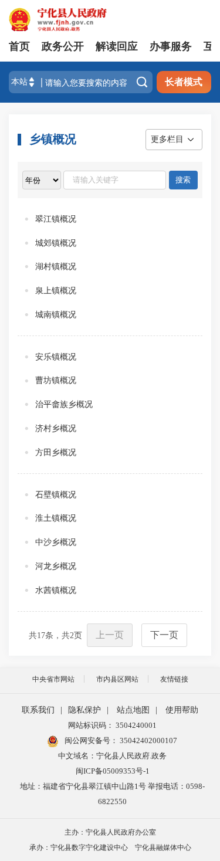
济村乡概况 (55, 428)
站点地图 (133, 710)
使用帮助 (181, 710)
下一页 (164, 635)
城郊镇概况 (55, 243)
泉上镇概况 (55, 290)
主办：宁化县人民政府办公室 (110, 832)
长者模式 (183, 82)
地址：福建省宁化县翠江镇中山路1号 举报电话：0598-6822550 (112, 794)
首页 (19, 46)
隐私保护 (84, 710)
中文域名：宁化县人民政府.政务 (112, 755)
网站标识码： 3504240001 (112, 725)
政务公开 (63, 46)
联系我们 (38, 710)
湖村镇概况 (55, 266)
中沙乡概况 (55, 542)
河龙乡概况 (55, 566)
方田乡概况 (55, 452)
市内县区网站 (117, 679)
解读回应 (117, 46)
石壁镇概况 (55, 494)
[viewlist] (41, 180)
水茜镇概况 (55, 590)
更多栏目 (167, 139)
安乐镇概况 (55, 356)
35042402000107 (147, 740)
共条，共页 (55, 635)
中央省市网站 (53, 679)
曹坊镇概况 (55, 380)
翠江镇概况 (55, 219)
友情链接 (174, 679)
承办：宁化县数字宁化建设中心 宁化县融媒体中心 (110, 847)
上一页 (110, 635)
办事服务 (171, 46)
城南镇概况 (55, 314)
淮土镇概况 (55, 518)
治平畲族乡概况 (64, 404)
